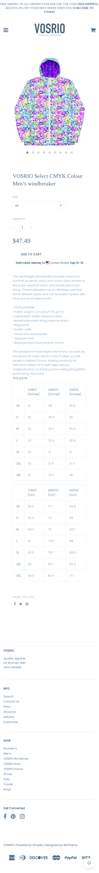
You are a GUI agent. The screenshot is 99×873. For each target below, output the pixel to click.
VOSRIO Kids (11, 764)
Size (15, 197)
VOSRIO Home (13, 769)
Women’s (10, 748)
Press (7, 706)
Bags (7, 789)
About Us (9, 712)
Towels (8, 784)
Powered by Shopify (29, 845)
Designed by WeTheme (61, 845)
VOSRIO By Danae (15, 759)
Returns (8, 717)
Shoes (7, 774)
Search (8, 696)
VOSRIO (8, 845)
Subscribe (10, 722)
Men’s (7, 753)
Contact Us (11, 701)
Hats (6, 779)
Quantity (19, 219)
